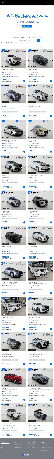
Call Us (9, 74)
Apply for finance (31, 444)
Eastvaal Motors (23, 458)
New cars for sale (18, 444)
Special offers (18, 447)
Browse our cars (27, 26)
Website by (44, 458)
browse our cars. (34, 22)
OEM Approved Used (19, 445)
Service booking (31, 447)
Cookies (42, 445)
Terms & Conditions (45, 450)
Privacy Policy (44, 444)
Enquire (4, 74)
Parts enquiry (31, 445)
